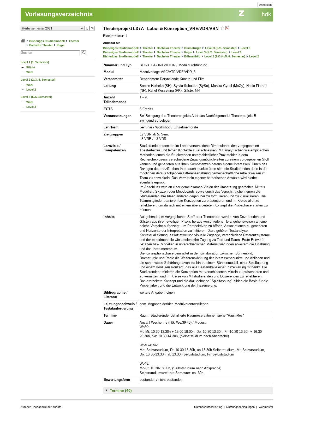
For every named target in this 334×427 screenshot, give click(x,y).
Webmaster (266, 406)
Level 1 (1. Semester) (35, 62)
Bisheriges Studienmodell (47, 41)
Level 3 (31, 106)
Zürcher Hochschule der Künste (41, 406)
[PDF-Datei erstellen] (227, 28)
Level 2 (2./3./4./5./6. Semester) (224, 56)
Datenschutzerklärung (208, 406)
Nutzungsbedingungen (240, 406)
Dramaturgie (192, 48)
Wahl (29, 72)
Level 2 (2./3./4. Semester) (38, 79)
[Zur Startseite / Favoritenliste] (23, 41)
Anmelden (265, 4)
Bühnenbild (192, 56)
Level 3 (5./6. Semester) (36, 96)
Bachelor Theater (41, 45)
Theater (74, 41)
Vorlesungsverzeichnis (59, 13)
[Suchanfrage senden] (83, 52)
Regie (60, 45)
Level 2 (31, 89)
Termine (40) (121, 390)
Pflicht (30, 67)
